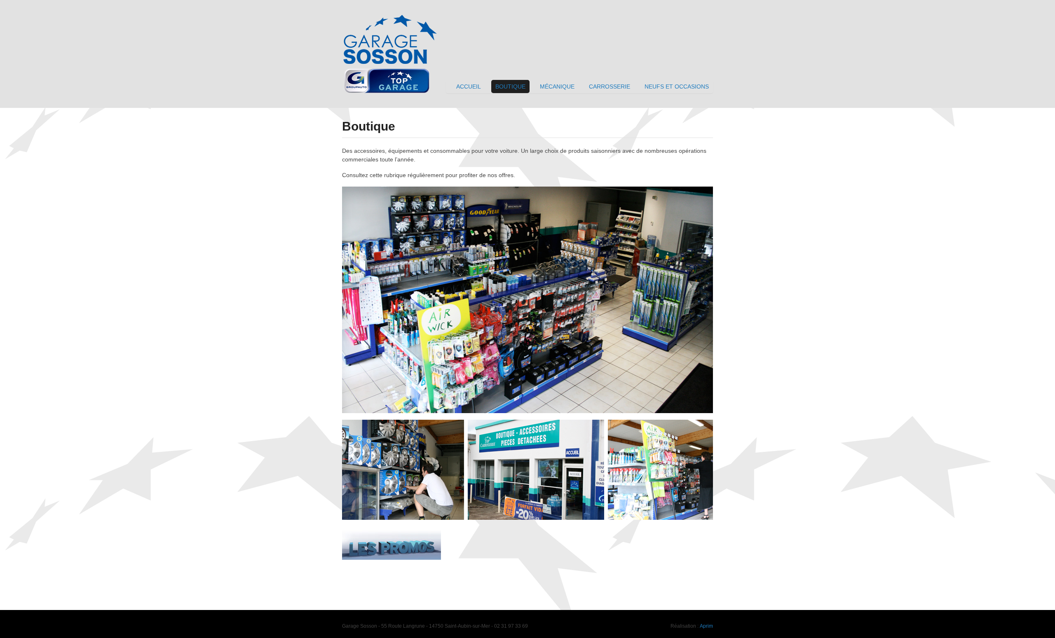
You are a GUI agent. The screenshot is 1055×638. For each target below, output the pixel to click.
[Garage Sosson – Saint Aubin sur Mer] (391, 13)
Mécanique (557, 86)
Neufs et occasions (677, 86)
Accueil (468, 86)
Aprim (706, 626)
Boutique (510, 86)
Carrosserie (609, 86)
